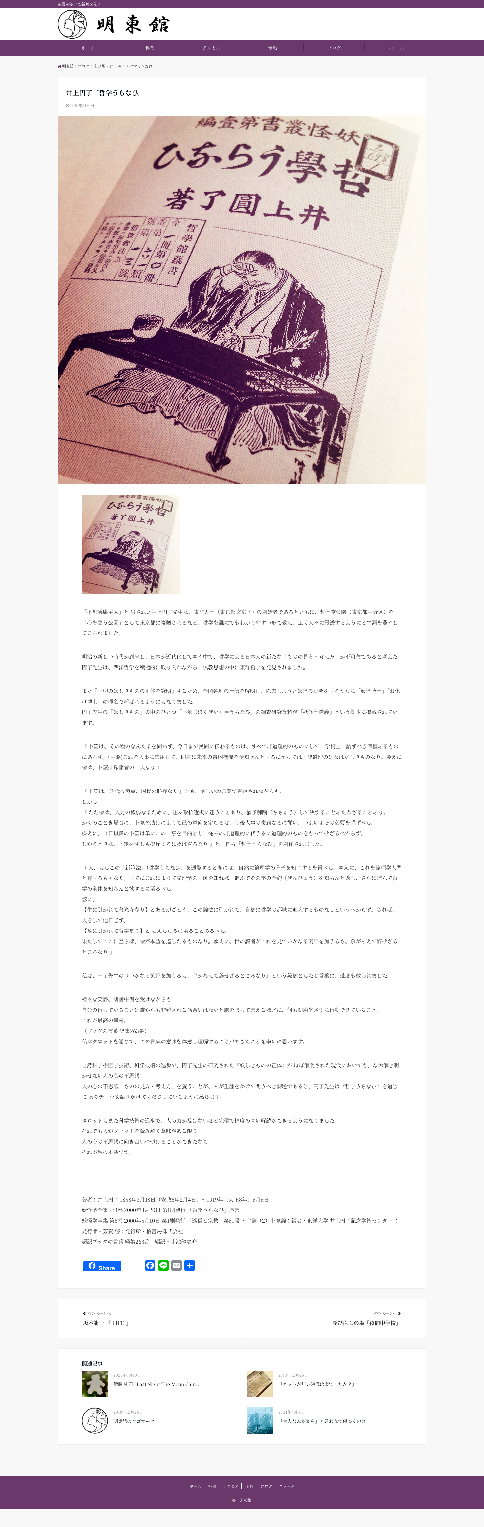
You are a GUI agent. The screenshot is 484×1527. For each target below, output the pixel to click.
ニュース (396, 47)
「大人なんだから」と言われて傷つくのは (322, 1421)
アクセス (211, 47)
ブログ (334, 47)
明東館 (245, 1500)
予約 (272, 47)
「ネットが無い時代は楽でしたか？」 (317, 1384)
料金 (149, 47)
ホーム (88, 47)
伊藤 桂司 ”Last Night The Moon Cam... (157, 1384)
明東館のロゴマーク (134, 1421)
